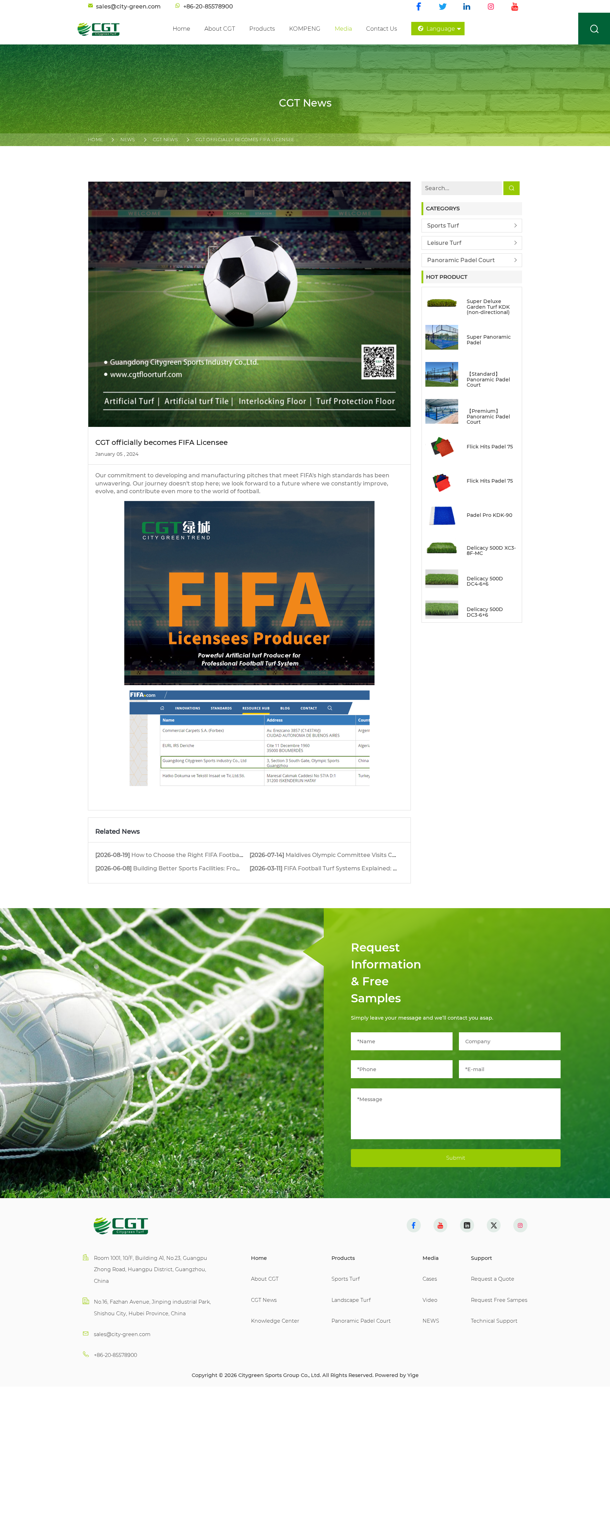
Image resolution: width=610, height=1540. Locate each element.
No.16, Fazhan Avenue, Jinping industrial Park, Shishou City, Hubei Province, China (152, 1307)
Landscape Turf (351, 1300)
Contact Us (381, 28)
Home (181, 28)
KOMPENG (305, 28)
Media (343, 28)
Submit (455, 1158)
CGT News (165, 139)
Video (430, 1300)
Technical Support (494, 1321)
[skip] (110, 28)
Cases (430, 1279)
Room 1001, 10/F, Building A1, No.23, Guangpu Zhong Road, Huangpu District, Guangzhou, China (150, 1269)
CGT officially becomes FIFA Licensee (245, 139)
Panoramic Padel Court (461, 260)
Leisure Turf (444, 243)
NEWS (127, 139)
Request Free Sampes (499, 1300)
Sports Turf (443, 225)
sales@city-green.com (122, 1334)
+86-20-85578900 (115, 1355)
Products (262, 28)
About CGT (219, 28)
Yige (413, 1375)
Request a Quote (492, 1279)
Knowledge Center (275, 1321)
